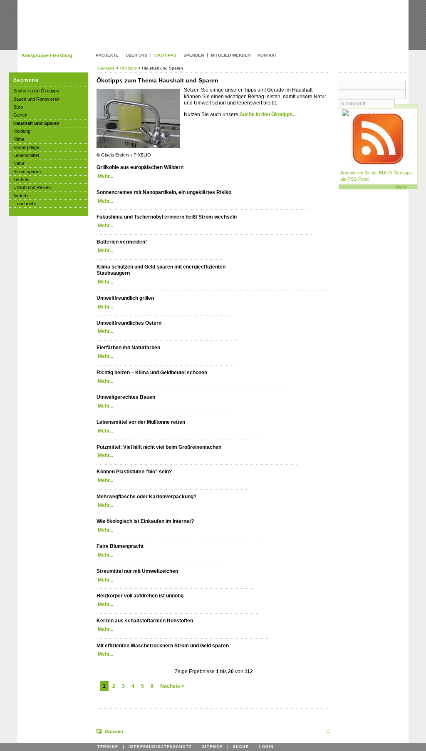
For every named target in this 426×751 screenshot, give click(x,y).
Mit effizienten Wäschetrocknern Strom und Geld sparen (163, 646)
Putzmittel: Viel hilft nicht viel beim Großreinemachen (159, 447)
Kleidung (21, 131)
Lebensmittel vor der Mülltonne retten (141, 422)
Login (266, 747)
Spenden (193, 55)
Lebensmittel (26, 155)
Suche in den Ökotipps (266, 114)
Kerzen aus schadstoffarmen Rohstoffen (145, 621)
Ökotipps (128, 68)
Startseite (106, 68)
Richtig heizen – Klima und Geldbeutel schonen (152, 373)
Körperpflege (26, 147)
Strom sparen (27, 171)
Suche (241, 747)
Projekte (107, 55)
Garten (20, 114)
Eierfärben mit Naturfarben (128, 348)
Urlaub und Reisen (32, 187)
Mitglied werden (230, 55)
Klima (18, 139)
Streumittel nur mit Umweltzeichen (137, 571)
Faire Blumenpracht (120, 546)
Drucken (114, 731)
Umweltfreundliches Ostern (129, 323)
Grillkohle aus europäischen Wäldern (140, 167)
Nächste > (172, 686)
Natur (19, 163)
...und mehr (24, 203)
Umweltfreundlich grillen (125, 298)
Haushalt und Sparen (36, 123)
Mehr (401, 186)
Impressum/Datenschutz (160, 747)
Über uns (136, 55)
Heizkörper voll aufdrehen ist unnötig (140, 596)
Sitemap (212, 747)
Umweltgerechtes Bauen (126, 397)
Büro (18, 106)
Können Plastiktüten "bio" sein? (134, 472)
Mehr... (105, 176)
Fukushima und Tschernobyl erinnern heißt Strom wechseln (167, 217)
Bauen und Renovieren (36, 99)
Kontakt (267, 55)
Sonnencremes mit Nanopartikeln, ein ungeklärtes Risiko (164, 192)
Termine (107, 747)
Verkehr (21, 195)
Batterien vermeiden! (122, 242)
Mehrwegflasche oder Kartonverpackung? (146, 497)
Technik (21, 179)
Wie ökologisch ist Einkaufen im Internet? (145, 521)
